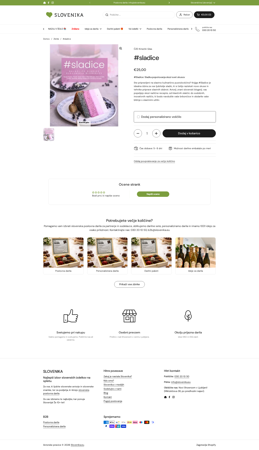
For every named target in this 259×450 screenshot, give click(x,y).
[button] (138, 133)
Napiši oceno (153, 194)
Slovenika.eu (77, 444)
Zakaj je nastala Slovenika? (118, 376)
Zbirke (56, 39)
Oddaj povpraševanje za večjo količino (154, 161)
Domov (46, 39)
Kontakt (108, 397)
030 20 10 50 (181, 376)
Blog (106, 392)
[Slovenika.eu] (64, 15)
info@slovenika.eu (181, 382)
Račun (187, 14)
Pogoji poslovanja (113, 401)
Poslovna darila (51, 422)
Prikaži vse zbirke (129, 284)
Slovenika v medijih (114, 384)
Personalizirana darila (54, 426)
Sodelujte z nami (112, 388)
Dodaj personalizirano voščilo (161, 117)
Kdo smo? (109, 380)
